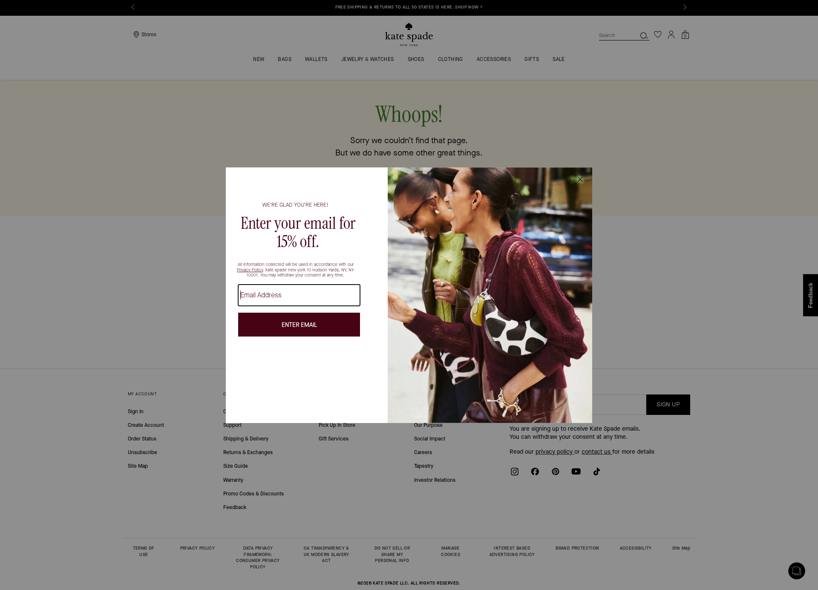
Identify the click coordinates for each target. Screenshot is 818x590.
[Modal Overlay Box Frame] (409, 295)
